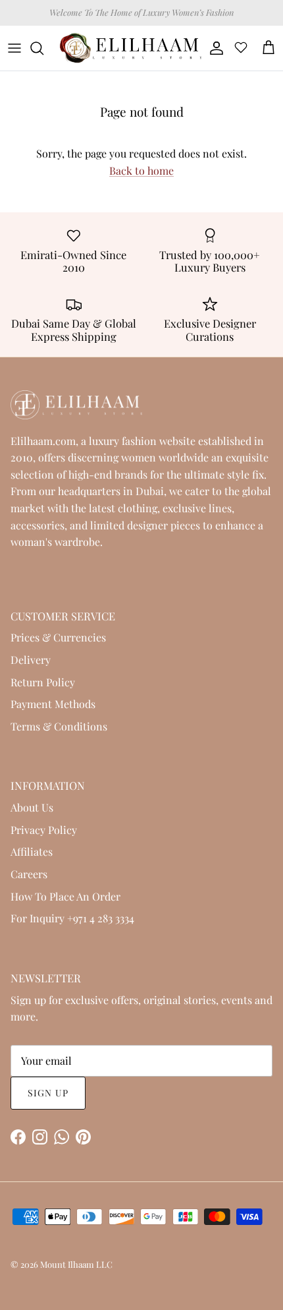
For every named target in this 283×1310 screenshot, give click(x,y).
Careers (29, 874)
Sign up (48, 1093)
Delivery (31, 660)
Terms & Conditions (59, 726)
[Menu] (14, 48)
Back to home (141, 170)
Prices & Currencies (58, 637)
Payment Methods (53, 704)
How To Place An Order (65, 896)
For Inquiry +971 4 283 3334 (72, 918)
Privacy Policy (44, 830)
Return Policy (43, 682)
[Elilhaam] (129, 48)
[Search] (43, 48)
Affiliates (32, 851)
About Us (32, 807)
